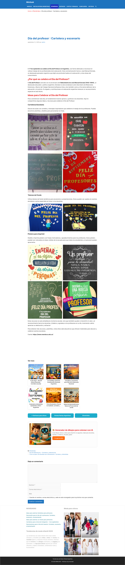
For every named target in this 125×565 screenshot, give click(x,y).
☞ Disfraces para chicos (39, 415)
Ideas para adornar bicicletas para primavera (39, 513)
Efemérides (54, 6)
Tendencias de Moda (58, 559)
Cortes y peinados (72, 6)
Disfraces (62, 6)
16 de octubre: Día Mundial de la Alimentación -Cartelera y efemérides (48, 454)
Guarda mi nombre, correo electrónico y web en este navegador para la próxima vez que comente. (61, 497)
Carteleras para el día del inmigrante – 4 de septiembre (42, 522)
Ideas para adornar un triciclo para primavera (39, 519)
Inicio (29, 11)
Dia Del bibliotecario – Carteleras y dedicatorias (42, 452)
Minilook (30, 2)
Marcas (29, 6)
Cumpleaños (83, 6)
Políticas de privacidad (67, 561)
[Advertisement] (64, 24)
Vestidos (91, 6)
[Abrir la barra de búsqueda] (96, 6)
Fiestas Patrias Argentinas (41, 6)
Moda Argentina (68, 559)
